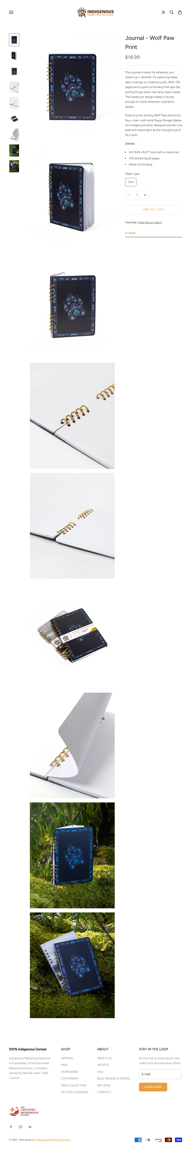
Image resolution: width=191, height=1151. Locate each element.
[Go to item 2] (14, 55)
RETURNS (103, 1085)
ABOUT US (104, 1058)
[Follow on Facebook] (11, 1127)
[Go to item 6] (14, 118)
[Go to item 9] (14, 166)
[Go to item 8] (14, 150)
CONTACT (104, 1092)
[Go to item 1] (14, 39)
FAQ (100, 1072)
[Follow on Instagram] (20, 1127)
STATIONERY (70, 1078)
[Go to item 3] (14, 71)
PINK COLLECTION (73, 1085)
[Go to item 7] (14, 134)
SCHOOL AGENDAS (74, 1092)
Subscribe (153, 1087)
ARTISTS (103, 1065)
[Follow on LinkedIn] (30, 1127)
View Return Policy (149, 222)
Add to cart (153, 209)
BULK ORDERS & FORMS (113, 1078)
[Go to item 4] (14, 87)
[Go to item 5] (14, 103)
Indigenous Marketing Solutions (53, 1139)
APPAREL (67, 1058)
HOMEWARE (69, 1072)
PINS (64, 1065)
